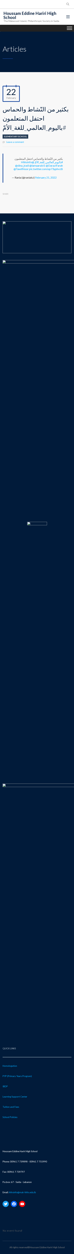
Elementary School (15, 136)
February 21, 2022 (46, 177)
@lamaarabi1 (37, 165)
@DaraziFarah (54, 165)
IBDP (5, 1086)
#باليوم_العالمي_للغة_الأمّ (49, 162)
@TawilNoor (21, 169)
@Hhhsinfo (27, 162)
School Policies (10, 1117)
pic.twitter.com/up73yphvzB (46, 169)
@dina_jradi (22, 165)
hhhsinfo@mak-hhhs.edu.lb (22, 1192)
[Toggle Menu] (69, 28)
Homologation (10, 1066)
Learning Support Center (15, 1096)
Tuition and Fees (11, 1107)
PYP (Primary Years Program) (17, 1076)
